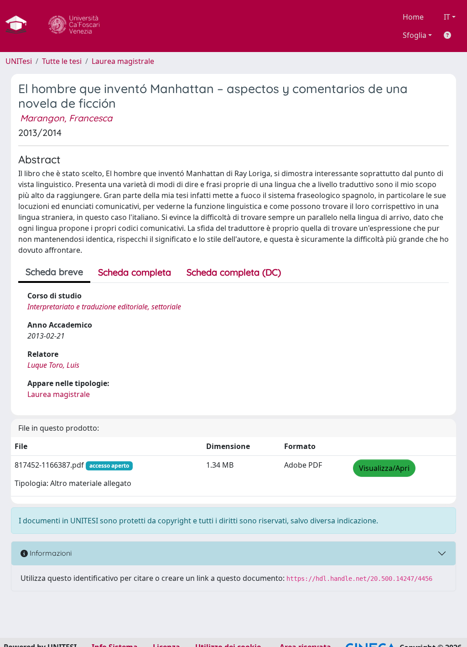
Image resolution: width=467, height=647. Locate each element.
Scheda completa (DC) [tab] (234, 272)
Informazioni (50, 553)
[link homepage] (19, 26)
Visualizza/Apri (384, 468)
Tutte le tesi (62, 61)
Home (413, 17)
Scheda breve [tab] (54, 271)
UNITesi (18, 61)
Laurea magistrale (123, 61)
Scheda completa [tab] (134, 272)
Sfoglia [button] (414, 35)
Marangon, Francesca (66, 118)
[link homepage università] (74, 26)
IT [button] (447, 17)
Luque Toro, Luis (53, 365)
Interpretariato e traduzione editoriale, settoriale (104, 307)
